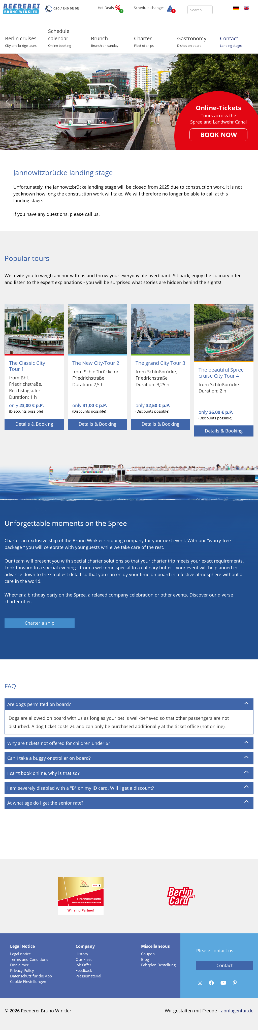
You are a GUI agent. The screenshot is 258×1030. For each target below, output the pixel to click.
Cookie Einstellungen (28, 981)
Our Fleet (84, 959)
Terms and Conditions (29, 959)
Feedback (84, 970)
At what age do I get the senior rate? (45, 803)
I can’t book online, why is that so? (43, 773)
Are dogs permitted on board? (39, 704)
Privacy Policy (22, 970)
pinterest (235, 982)
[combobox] (200, 10)
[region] (129, 102)
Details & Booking (34, 424)
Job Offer (83, 964)
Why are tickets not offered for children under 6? (58, 743)
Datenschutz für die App (31, 975)
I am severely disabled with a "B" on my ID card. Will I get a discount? (80, 788)
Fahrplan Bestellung (158, 964)
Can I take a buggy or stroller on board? (49, 758)
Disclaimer (19, 964)
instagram (200, 982)
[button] (19, 42)
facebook (212, 982)
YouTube (224, 982)
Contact (224, 965)
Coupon (148, 953)
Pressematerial (88, 975)
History (82, 953)
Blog (145, 959)
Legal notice (20, 953)
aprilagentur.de (237, 1011)
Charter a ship (39, 623)
